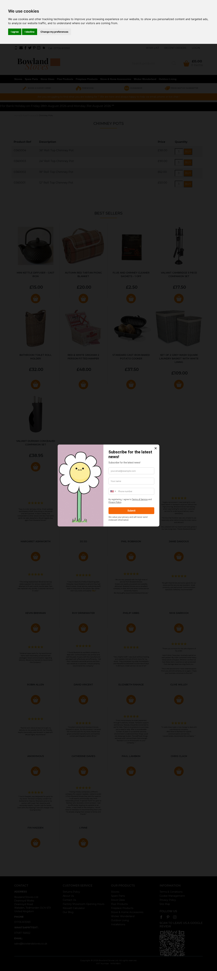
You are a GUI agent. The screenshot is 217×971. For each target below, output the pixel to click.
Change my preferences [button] (54, 31)
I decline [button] (29, 31)
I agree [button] (15, 31)
